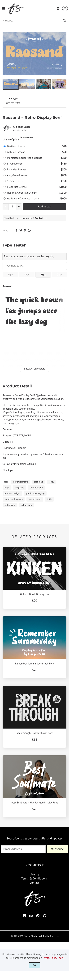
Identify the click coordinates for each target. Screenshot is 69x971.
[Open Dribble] (38, 917)
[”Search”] (64, 21)
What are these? (27, 137)
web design (26, 504)
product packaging (35, 493)
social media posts (13, 499)
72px (59, 274)
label (51, 481)
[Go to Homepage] (16, 13)
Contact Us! (41, 218)
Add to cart (44, 206)
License (34, 874)
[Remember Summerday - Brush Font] (34, 637)
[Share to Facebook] (16, 230)
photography (36, 487)
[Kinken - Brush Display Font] (34, 568)
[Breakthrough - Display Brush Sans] (34, 707)
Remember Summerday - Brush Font (34, 663)
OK (34, 965)
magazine (19, 487)
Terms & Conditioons (34, 878)
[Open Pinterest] (45, 917)
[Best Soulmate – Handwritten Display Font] (34, 776)
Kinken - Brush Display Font (35, 594)
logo (6, 487)
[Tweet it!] (20, 230)
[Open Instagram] (24, 917)
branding (38, 481)
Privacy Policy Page (53, 957)
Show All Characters (34, 368)
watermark (9, 504)
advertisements (20, 481)
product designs (12, 493)
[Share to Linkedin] (12, 230)
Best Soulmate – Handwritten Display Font (34, 802)
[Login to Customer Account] (65, 8)
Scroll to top (66, 852)
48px (43, 274)
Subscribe (57, 849)
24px (10, 274)
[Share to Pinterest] (25, 230)
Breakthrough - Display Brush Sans (34, 733)
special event (34, 499)
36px (26, 274)
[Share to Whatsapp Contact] (29, 230)
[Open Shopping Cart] (57, 8)
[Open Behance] (31, 917)
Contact (34, 882)
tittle (49, 499)
